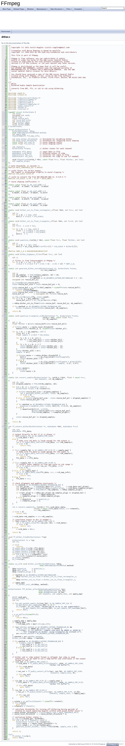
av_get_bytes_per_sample (27, 605)
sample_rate (61, 594)
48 (4, 120)
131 (4, 251)
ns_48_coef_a (33, 191)
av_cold (18, 564)
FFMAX (49, 727)
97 (4, 197)
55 (4, 131)
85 (4, 178)
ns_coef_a (29, 144)
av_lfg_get (39, 300)
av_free (19, 556)
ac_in (28, 155)
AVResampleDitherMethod (28, 133)
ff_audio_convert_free (22, 551)
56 (4, 133)
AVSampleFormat (50, 591)
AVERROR (26, 291)
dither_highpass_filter (31, 254)
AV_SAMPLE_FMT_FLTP (43, 450)
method (43, 133)
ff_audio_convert (30, 466)
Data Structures (56, 9)
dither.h (22, 107)
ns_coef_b (29, 142)
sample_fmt (26, 436)
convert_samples (26, 377)
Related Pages (19, 9)
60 (4, 139)
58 (4, 136)
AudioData (16, 152)
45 (4, 115)
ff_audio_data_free (21, 548)
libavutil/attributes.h (29, 98)
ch (17, 382)
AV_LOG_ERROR (34, 606)
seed (27, 115)
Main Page (7, 9)
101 (4, 204)
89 (4, 185)
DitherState (28, 112)
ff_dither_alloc (30, 589)
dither (70, 159)
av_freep (16, 283)
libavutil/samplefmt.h (28, 104)
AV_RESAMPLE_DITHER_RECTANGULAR (58, 278)
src (56, 159)
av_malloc (35, 287)
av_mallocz (21, 614)
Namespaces (41, 9)
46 (4, 117)
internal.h (23, 109)
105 (4, 210)
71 (4, 156)
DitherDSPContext (20, 131)
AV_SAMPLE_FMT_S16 (43, 521)
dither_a (22, 123)
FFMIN (38, 486)
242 (4, 426)
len (80, 159)
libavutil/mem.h (25, 103)
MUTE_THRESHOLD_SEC (68, 712)
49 (4, 122)
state (27, 148)
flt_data (27, 152)
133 (4, 254)
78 (4, 167)
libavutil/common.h (27, 99)
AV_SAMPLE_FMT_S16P (43, 436)
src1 (19, 226)
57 (4, 134)
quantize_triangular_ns (31, 316)
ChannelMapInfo (19, 136)
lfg (19, 117)
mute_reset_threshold (26, 141)
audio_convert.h (25, 106)
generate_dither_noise (29, 268)
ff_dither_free (20, 537)
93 (4, 191)
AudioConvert (18, 155)
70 (4, 155)
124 (4, 240)
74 (4, 161)
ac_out (29, 156)
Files (68, 9)
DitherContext (21, 129)
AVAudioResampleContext (49, 589)
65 (4, 147)
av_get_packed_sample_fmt (28, 603)
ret (21, 382)
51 (4, 125)
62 (4, 142)
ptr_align (55, 486)
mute (18, 114)
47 (4, 118)
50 (4, 123)
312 (4, 537)
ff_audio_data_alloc (39, 663)
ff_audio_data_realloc (32, 442)
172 (4, 316)
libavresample (5, 31)
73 (4, 159)
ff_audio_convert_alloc (38, 671)
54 (4, 129)
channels (20, 147)
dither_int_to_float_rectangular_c (36, 210)
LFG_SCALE (38, 216)
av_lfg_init (17, 297)
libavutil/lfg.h (25, 101)
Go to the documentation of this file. (15, 43)
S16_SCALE (58, 246)
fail (27, 668)
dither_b (22, 125)
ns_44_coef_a (33, 204)
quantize (23, 159)
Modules (30, 9)
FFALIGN (33, 275)
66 (4, 148)
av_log (19, 606)
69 (4, 153)
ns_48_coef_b (33, 185)
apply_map (20, 134)
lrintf (42, 246)
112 (4, 221)
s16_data (27, 153)
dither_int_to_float (31, 576)
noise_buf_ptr (22, 122)
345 (4, 589)
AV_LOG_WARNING (35, 630)
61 (4, 141)
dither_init (33, 564)
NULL (32, 529)
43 (4, 112)
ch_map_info (33, 136)
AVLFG (14, 117)
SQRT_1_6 (70, 264)
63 (4, 144)
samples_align (22, 161)
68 (4, 152)
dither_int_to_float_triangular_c (35, 221)
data (62, 509)
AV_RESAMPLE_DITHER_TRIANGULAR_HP (44, 306)
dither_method (27, 627)
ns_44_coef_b (33, 197)
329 (4, 564)
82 (4, 174)
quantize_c (25, 240)
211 (4, 377)
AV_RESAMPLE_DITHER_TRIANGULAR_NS (48, 404)
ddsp (32, 131)
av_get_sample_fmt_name (34, 608)
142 (4, 268)
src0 (71, 221)
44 (4, 114)
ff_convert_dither (20, 426)
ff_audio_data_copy (31, 472)
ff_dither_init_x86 (25, 584)
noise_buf (23, 118)
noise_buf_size (23, 120)
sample (25, 335)
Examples (78, 9)
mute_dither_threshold (26, 139)
